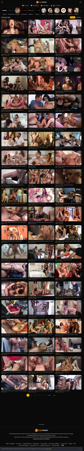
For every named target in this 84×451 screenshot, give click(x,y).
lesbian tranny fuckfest (60, 278)
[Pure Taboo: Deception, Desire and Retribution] (14, 178)
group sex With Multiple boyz (62, 72)
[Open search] (80, 2)
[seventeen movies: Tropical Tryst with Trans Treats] (14, 197)
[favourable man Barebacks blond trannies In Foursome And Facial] (41, 234)
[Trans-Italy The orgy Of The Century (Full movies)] (68, 47)
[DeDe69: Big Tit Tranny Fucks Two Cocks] (41, 141)
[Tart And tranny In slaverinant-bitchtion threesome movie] (41, 346)
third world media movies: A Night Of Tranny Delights (14, 390)
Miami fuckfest (32, 166)
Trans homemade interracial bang (36, 315)
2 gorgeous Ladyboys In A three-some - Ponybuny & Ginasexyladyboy (41, 390)
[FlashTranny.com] (41, 2)
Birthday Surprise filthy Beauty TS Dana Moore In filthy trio (68, 297)
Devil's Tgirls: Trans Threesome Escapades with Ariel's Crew (68, 166)
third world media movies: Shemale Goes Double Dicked (14, 259)
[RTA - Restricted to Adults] (62, 445)
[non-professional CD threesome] (68, 103)
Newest (79, 17)
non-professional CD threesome (63, 110)
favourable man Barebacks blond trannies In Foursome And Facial (41, 241)
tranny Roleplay (59, 222)
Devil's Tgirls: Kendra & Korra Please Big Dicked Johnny (14, 128)
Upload (70, 443)
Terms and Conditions (54, 443)
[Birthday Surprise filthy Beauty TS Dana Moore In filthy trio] (68, 290)
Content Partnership (24, 445)
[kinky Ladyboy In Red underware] (68, 253)
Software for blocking (38, 438)
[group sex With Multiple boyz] (68, 66)
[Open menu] (2, 2)
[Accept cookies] (80, 448)
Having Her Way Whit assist (35, 278)
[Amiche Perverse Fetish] (68, 122)
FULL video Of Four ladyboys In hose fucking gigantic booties (68, 241)
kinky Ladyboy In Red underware (63, 259)
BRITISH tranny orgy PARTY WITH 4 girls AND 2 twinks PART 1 (41, 222)
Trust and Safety (55, 445)
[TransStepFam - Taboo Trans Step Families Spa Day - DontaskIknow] (41, 365)
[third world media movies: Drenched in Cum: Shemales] (14, 309)
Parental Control (34, 445)
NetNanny (47, 438)
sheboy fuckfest (32, 54)
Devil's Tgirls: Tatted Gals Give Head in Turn (11, 241)
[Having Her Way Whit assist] (41, 272)
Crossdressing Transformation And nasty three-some (68, 203)
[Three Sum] (68, 28)
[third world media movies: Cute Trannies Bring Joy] (14, 328)
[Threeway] (68, 346)
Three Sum (58, 35)
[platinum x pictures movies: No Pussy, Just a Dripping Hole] (14, 365)
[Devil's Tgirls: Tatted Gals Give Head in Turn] (14, 234)
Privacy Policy (44, 443)
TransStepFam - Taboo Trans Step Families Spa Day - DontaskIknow (40, 372)
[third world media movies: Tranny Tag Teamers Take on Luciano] (14, 346)
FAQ (75, 443)
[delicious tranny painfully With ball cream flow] (41, 66)
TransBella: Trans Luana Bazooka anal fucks (38, 110)
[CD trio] (14, 84)
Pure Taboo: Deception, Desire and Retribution (12, 184)
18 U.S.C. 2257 (64, 443)
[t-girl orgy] (41, 178)
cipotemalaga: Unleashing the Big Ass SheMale (66, 315)
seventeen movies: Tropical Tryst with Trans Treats (13, 203)
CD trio (3, 91)
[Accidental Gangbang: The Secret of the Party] (14, 103)
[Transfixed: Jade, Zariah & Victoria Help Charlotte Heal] (14, 66)
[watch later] (3, 21)
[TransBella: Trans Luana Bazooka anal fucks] (41, 103)
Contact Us (18, 443)
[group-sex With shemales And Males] (68, 178)
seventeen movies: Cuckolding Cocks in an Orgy (40, 334)
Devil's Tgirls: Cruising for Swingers (9, 147)
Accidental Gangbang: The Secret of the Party (12, 110)
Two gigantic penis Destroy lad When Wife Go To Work (41, 259)
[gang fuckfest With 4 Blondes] (68, 384)
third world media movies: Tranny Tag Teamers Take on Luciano (14, 353)
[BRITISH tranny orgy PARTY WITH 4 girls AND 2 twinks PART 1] (41, 215)
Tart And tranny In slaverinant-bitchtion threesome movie (40, 353)
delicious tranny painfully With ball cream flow (39, 72)
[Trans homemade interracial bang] (41, 309)
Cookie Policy (36, 443)
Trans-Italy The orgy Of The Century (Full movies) (67, 54)
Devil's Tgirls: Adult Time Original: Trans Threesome (13, 222)
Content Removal (27, 443)
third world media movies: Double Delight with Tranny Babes (14, 278)
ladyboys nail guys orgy (34, 35)
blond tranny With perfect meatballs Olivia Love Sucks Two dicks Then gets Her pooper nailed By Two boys (14, 54)
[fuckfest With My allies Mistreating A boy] (68, 84)
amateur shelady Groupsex (35, 297)
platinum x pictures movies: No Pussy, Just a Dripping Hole (14, 372)
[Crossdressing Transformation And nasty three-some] (68, 197)
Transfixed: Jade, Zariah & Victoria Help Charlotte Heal (14, 72)
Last (54, 395)
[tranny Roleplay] (68, 215)
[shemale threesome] (14, 28)
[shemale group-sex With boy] (68, 365)
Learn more (48, 449)
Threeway (57, 353)
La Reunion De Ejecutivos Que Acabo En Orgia (66, 334)
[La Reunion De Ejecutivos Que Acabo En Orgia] (68, 328)
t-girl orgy (30, 184)
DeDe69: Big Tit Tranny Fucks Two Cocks (38, 147)
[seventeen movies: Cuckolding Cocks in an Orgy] (41, 328)
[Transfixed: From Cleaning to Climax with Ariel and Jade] (14, 159)
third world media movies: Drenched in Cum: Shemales (14, 315)
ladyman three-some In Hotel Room (64, 147)
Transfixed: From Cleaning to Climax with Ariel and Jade (14, 166)
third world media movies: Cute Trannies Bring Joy (13, 334)
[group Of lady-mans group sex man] (41, 197)
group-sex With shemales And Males (64, 184)
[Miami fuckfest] (41, 159)
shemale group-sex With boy (62, 372)
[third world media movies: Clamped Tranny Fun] (14, 290)
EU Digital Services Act (44, 445)
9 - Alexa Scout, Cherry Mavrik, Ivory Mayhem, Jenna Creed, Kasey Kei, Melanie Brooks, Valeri (41, 128)
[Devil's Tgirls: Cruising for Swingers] (14, 141)
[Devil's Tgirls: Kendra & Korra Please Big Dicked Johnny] (14, 122)
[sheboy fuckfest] (41, 47)
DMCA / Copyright (10, 443)
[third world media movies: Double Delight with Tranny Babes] (14, 272)
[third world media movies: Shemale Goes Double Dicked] (14, 253)
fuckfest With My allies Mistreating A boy (65, 91)
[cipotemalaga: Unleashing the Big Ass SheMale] (68, 309)
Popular (73, 17)
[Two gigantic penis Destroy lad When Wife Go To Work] (41, 253)
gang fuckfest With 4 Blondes (62, 390)
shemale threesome (6, 35)
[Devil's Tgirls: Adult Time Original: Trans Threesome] (14, 215)
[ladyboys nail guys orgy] (41, 28)
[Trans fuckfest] (41, 84)
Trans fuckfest (31, 91)
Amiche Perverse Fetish (61, 128)
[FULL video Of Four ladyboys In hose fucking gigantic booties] (68, 234)
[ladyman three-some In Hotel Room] (68, 141)
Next (49, 395)
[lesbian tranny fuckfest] (68, 272)
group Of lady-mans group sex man (37, 203)
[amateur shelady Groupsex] (41, 290)
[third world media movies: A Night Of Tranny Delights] (14, 384)
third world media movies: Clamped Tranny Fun (12, 297)
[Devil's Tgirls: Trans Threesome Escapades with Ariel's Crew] (68, 159)
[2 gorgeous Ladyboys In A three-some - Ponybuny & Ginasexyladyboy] (41, 384)
